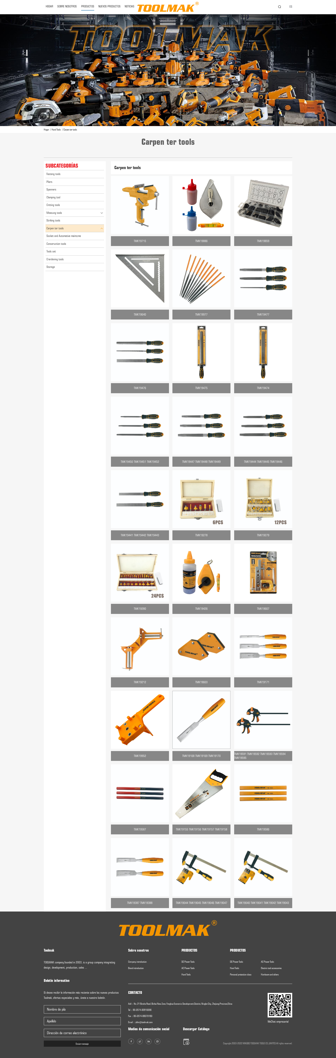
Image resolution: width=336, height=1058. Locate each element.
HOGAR (49, 6)
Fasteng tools (53, 174)
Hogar (46, 129)
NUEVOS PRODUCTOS (109, 6)
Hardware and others (270, 974)
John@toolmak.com (144, 1022)
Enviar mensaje (82, 1043)
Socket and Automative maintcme (63, 236)
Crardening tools (55, 259)
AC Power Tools (188, 968)
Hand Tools (56, 129)
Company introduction (137, 961)
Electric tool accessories (271, 968)
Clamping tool (53, 197)
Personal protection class (240, 974)
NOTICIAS (129, 6)
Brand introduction (136, 968)
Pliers (49, 182)
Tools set (51, 251)
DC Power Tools (188, 961)
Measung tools (54, 213)
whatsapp (327, 540)
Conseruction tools (56, 244)
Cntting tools (53, 205)
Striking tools (53, 220)
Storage (50, 267)
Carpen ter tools (70, 129)
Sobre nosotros (67, 6)
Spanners (51, 189)
